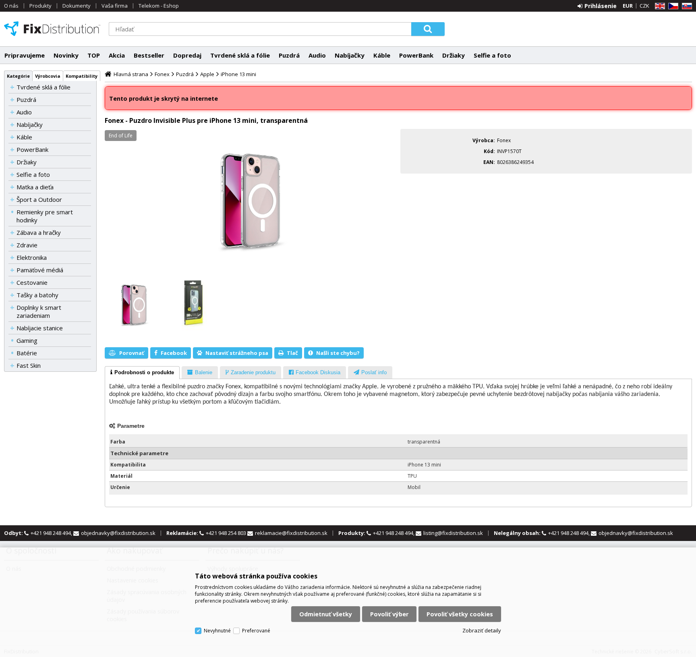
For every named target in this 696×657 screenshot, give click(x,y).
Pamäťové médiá (40, 270)
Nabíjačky (350, 55)
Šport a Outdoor (39, 199)
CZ (672, 6)
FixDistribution (52, 28)
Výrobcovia (47, 76)
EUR (628, 5)
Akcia (117, 55)
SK (685, 6)
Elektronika (32, 257)
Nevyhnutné (217, 630)
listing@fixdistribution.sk (453, 533)
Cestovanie (32, 282)
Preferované (256, 630)
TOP (93, 55)
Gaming (27, 340)
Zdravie (27, 245)
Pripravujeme (24, 55)
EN (658, 6)
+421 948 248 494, (52, 533)
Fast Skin (29, 365)
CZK (644, 5)
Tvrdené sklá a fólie (240, 55)
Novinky (66, 55)
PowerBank (416, 55)
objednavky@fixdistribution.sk (118, 533)
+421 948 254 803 (226, 533)
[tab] (142, 372)
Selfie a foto (492, 55)
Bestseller (149, 55)
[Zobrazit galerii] (250, 200)
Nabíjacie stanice (40, 328)
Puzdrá (289, 55)
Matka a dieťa (35, 187)
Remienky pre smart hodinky (45, 216)
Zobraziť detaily (481, 630)
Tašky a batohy (37, 295)
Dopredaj (187, 55)
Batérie (27, 353)
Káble (381, 55)
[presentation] (142, 373)
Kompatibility (81, 76)
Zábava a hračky (39, 232)
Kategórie (18, 76)
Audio (317, 55)
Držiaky (453, 55)
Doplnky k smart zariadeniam (39, 311)
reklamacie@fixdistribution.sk (291, 533)
